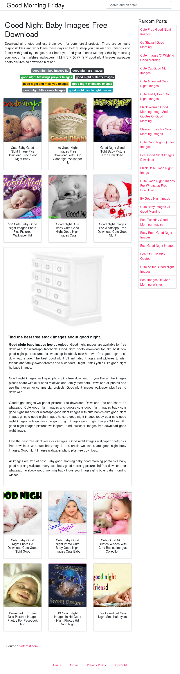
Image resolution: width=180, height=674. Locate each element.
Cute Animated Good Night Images (154, 83)
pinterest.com (28, 646)
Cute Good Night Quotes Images (157, 144)
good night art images (87, 70)
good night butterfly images (95, 77)
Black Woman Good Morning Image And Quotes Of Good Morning (154, 114)
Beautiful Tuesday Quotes (152, 256)
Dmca (57, 665)
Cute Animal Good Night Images (157, 269)
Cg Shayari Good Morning (152, 44)
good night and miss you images (45, 84)
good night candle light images (90, 90)
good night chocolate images (92, 84)
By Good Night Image (155, 198)
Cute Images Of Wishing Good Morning (157, 57)
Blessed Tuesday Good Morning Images (156, 131)
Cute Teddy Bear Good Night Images (156, 96)
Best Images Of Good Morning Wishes (155, 281)
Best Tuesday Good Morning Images (154, 221)
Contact (74, 665)
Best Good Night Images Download (157, 157)
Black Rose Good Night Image (156, 170)
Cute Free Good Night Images (155, 31)
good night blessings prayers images (46, 77)
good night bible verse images (44, 90)
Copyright (120, 665)
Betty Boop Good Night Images (156, 234)
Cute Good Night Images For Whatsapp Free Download (157, 185)
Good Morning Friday (36, 4)
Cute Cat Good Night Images (154, 70)
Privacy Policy (96, 665)
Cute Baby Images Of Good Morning (155, 209)
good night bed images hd (50, 70)
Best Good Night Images (157, 245)
